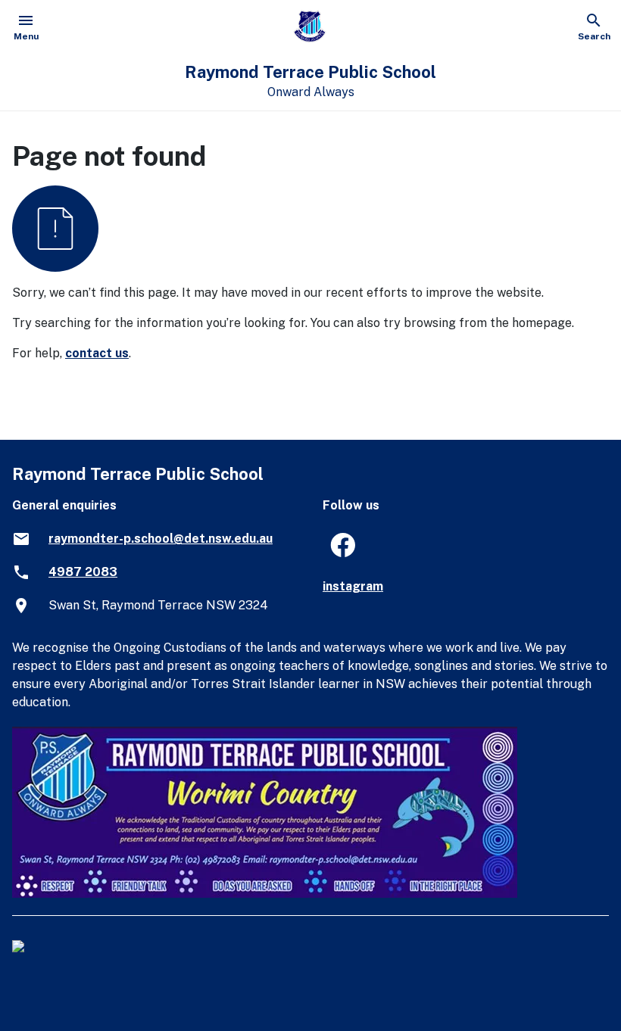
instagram (353, 586)
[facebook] (336, 550)
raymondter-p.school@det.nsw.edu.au (160, 538)
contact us (97, 353)
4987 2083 (82, 572)
